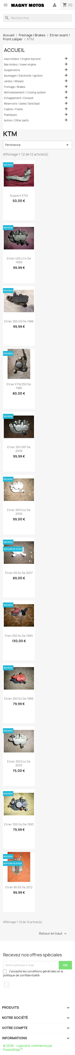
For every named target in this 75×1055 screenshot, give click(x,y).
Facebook (6, 985)
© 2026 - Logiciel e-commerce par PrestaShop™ (27, 1048)
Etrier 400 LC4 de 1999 (19, 260)
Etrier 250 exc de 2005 (19, 763)
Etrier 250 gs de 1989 (18, 698)
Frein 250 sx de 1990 (19, 636)
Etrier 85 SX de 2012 (18, 887)
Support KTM (19, 195)
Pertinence (37, 145)
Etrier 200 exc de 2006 (19, 512)
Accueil (14, 50)
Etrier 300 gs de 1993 (19, 824)
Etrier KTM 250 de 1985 (19, 386)
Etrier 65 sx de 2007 (19, 573)
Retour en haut (53, 933)
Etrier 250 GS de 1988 (18, 321)
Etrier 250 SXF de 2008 (19, 449)
